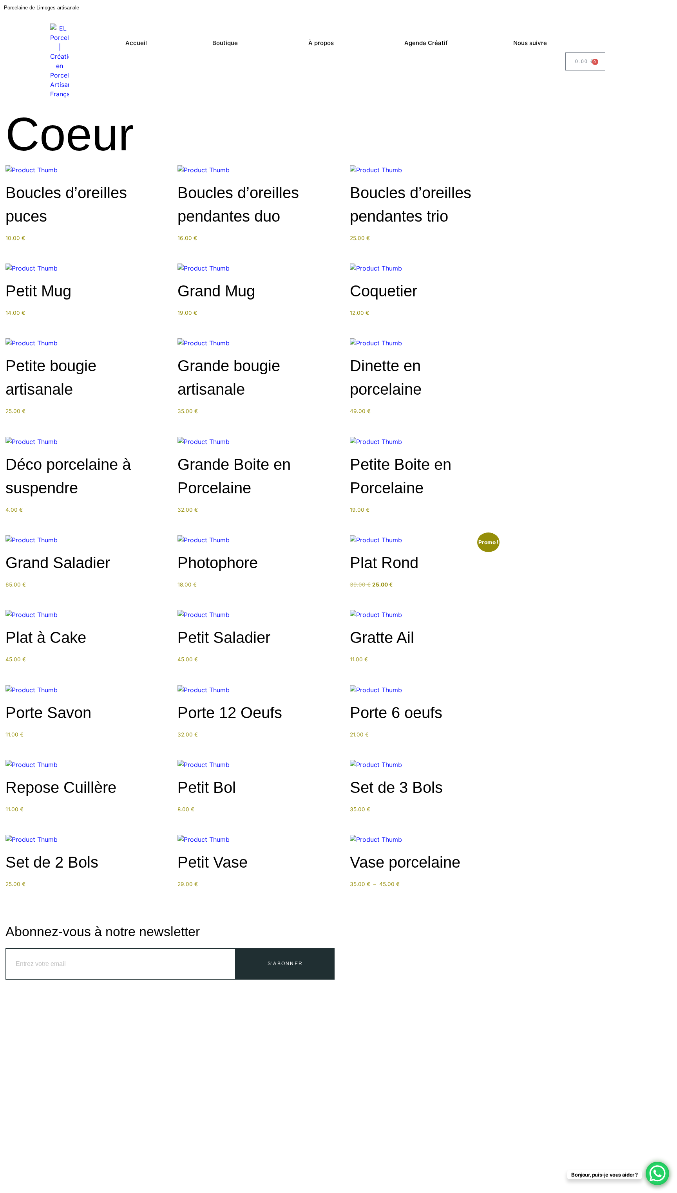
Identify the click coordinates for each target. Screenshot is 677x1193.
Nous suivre (530, 43)
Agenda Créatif (426, 43)
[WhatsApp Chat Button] (657, 1173)
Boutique (225, 43)
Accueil (136, 43)
